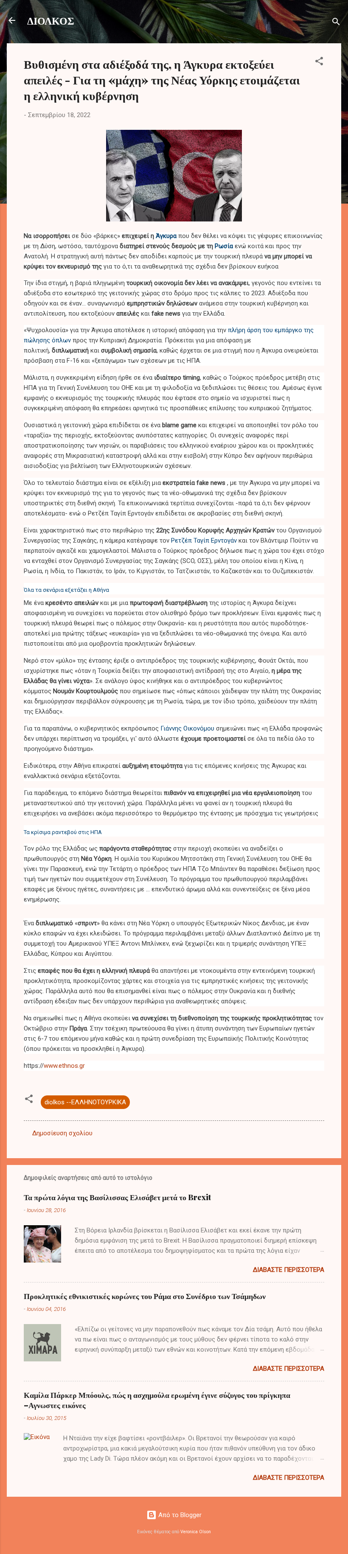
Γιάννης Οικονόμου (187, 728)
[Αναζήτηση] (336, 23)
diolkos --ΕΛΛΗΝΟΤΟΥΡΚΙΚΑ (85, 1102)
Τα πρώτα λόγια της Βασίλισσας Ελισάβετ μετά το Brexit (117, 1197)
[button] (319, 62)
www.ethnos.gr (64, 1066)
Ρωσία (224, 246)
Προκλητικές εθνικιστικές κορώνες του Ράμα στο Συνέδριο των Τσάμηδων (145, 1296)
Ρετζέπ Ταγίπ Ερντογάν (204, 540)
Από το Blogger (179, 1515)
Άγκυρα (166, 236)
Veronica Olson (195, 1531)
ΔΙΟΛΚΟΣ (50, 20)
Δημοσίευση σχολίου (62, 1133)
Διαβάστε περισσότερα (288, 1270)
